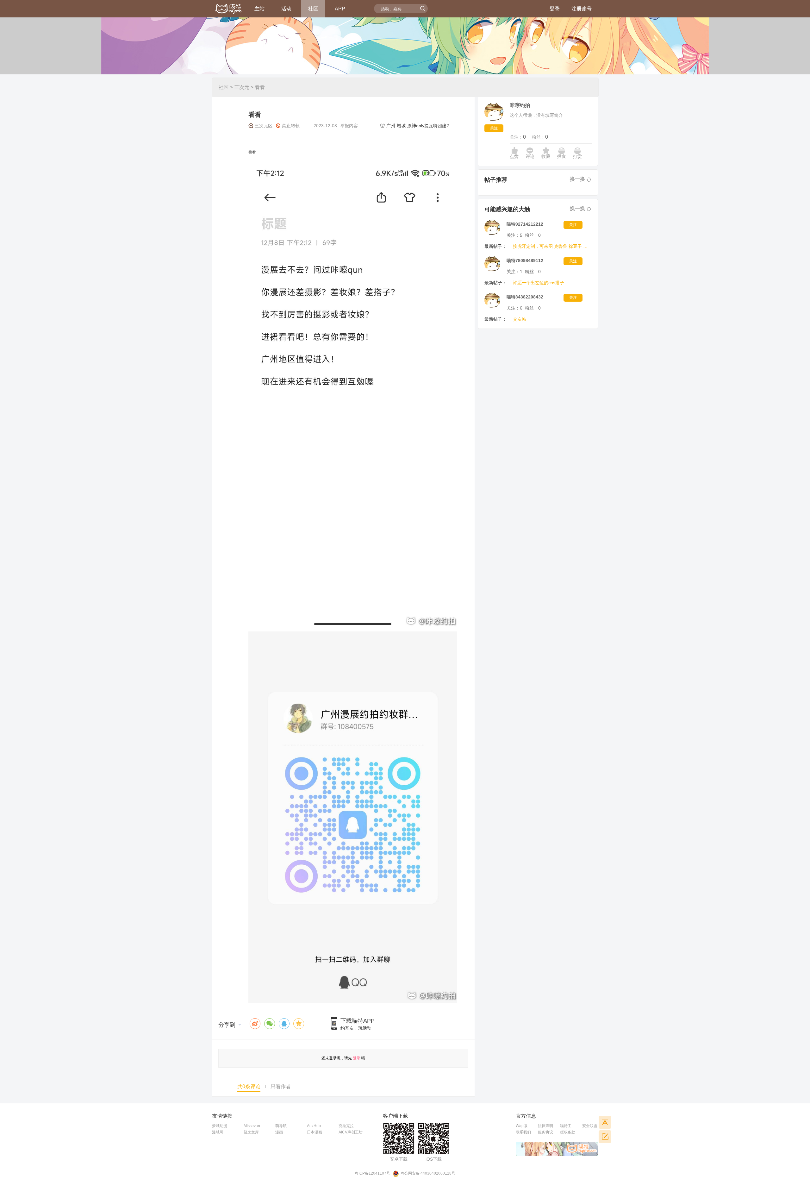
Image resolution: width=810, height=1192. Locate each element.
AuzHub (314, 1126)
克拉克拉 (346, 1126)
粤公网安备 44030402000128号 (428, 1173)
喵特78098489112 (525, 260)
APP (340, 8)
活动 (286, 8)
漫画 (279, 1132)
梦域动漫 (219, 1126)
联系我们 (523, 1132)
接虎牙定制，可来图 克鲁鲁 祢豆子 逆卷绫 (551, 246)
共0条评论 (248, 1086)
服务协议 (545, 1132)
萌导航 (281, 1126)
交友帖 (519, 319)
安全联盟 (589, 1126)
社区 (313, 8)
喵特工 (565, 1126)
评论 (530, 156)
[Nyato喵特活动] (228, 9)
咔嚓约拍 (520, 105)
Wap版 (521, 1126)
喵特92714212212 (525, 224)
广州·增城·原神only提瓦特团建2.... (420, 125)
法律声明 (545, 1126)
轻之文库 (251, 1132)
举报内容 (349, 125)
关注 (494, 128)
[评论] (604, 1136)
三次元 (241, 87)
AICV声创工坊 (351, 1132)
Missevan (252, 1126)
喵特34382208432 (525, 296)
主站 (259, 8)
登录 (555, 8)
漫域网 (217, 1132)
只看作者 (281, 1086)
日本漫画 (314, 1132)
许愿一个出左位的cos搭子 (538, 282)
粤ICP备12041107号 (372, 1173)
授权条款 (567, 1132)
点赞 (514, 156)
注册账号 (581, 8)
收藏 (545, 156)
